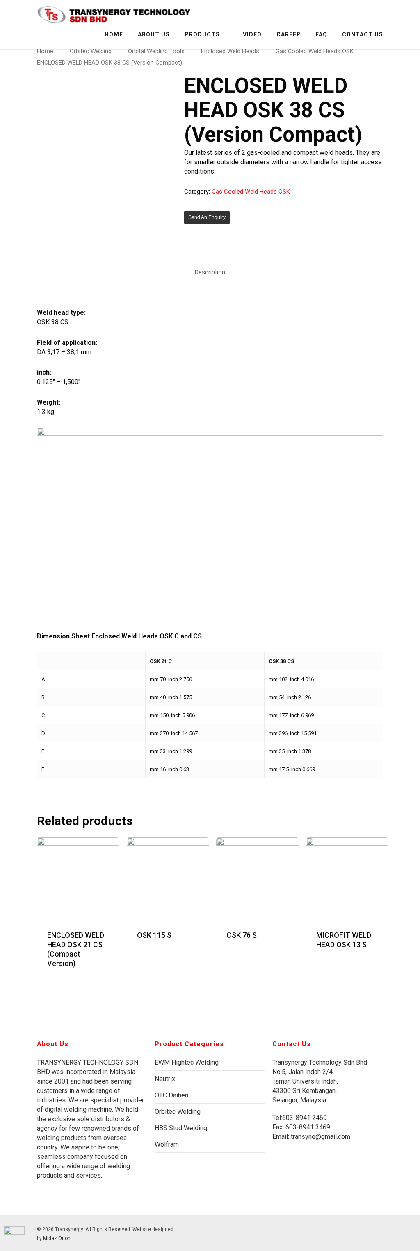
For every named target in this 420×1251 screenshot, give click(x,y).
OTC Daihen (171, 1095)
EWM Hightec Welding (187, 1062)
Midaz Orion (57, 1238)
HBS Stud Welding (181, 1128)
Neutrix (165, 1079)
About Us (154, 34)
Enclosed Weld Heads (230, 51)
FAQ (321, 34)
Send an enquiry (207, 217)
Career (288, 34)
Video (252, 34)
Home (114, 34)
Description (210, 272)
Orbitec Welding (91, 51)
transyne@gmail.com (319, 1136)
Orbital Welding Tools (156, 51)
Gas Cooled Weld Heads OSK (315, 51)
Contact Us (362, 34)
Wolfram (167, 1144)
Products (202, 34)
